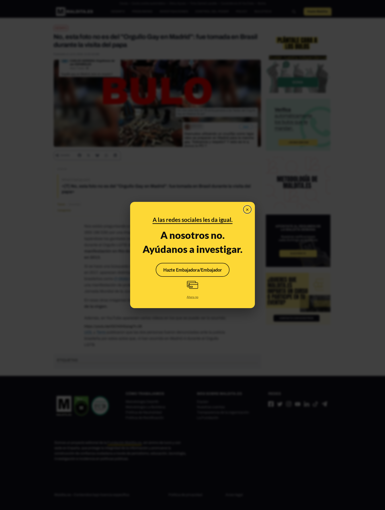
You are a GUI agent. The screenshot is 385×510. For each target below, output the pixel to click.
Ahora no (192, 297)
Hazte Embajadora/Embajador (192, 269)
